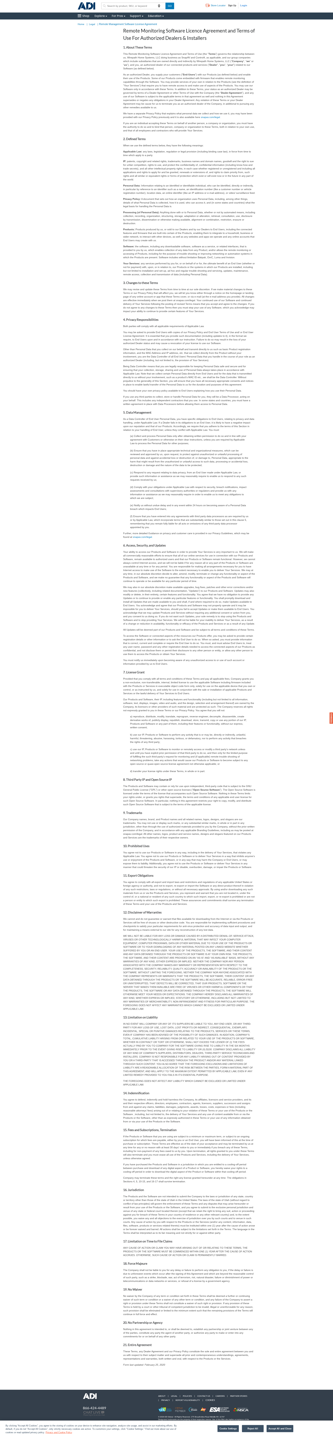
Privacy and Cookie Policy (59, 1432)
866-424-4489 (94, 1408)
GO (170, 6)
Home (81, 24)
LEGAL (174, 1396)
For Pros (117, 16)
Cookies (210, 1400)
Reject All (252, 1428)
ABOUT (161, 1396)
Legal (92, 24)
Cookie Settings (228, 1428)
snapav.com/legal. (211, 117)
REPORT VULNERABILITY (188, 1400)
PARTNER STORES (238, 1396)
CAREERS (220, 1396)
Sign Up (232, 5)
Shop (85, 16)
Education (154, 16)
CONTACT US (203, 1396)
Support (135, 16)
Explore (100, 16)
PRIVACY (165, 1400)
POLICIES (187, 1396)
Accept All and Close (279, 1428)
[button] (331, 718)
